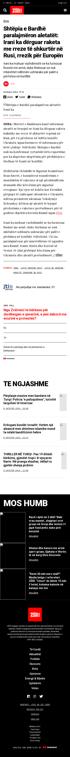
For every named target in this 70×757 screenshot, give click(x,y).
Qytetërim (35, 683)
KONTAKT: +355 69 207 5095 (35, 704)
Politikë (35, 659)
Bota (6, 21)
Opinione (35, 673)
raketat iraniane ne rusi (27, 272)
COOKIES (35, 714)
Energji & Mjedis (35, 678)
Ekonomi (35, 664)
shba (15, 268)
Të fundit (35, 649)
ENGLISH (35, 719)
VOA (59, 213)
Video (35, 688)
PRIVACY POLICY (35, 709)
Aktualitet (35, 654)
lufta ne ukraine (53, 268)
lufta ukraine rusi (31, 268)
